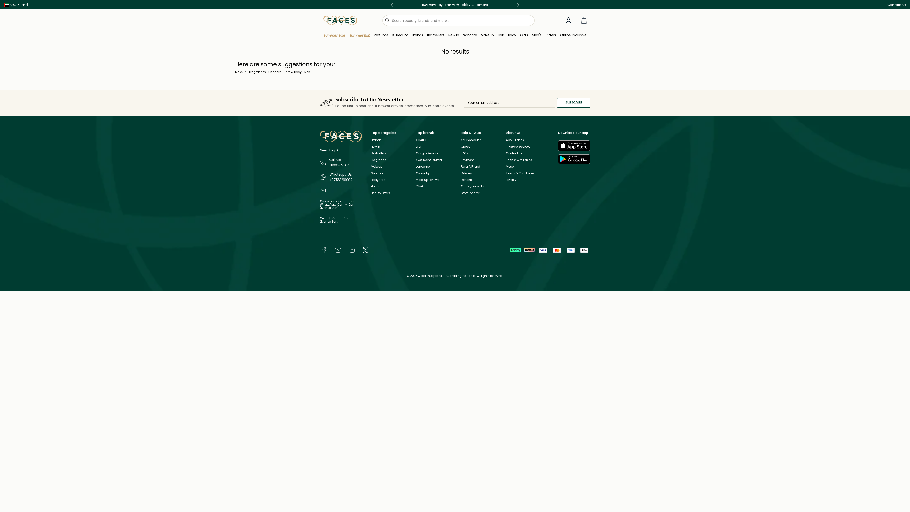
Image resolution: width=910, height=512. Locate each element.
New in (375, 147)
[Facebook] (324, 250)
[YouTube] (338, 250)
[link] (417, 35)
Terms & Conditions (520, 173)
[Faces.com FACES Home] (340, 20)
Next (516, 4)
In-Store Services (518, 147)
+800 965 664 (339, 165)
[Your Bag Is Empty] (584, 20)
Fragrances (257, 72)
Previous (393, 4)
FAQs (464, 153)
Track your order (472, 186)
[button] (10, 5)
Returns (466, 180)
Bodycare (378, 180)
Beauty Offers (380, 193)
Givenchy (423, 173)
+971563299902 (341, 180)
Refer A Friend (470, 167)
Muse (510, 167)
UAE (13, 5)
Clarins (421, 186)
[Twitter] (365, 250)
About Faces (515, 140)
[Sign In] (568, 20)
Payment (467, 160)
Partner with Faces (519, 160)
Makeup (240, 72)
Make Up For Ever (427, 180)
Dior (418, 147)
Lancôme (423, 167)
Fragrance (378, 160)
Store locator (470, 193)
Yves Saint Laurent (429, 160)
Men (307, 72)
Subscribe (573, 102)
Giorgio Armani (427, 153)
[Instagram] (352, 250)
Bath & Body (293, 72)
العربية (23, 4)
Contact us (514, 153)
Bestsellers (378, 153)
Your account (471, 140)
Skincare (274, 72)
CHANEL (421, 140)
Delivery (466, 173)
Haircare (377, 186)
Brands (376, 140)
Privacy (511, 180)
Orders (465, 147)
